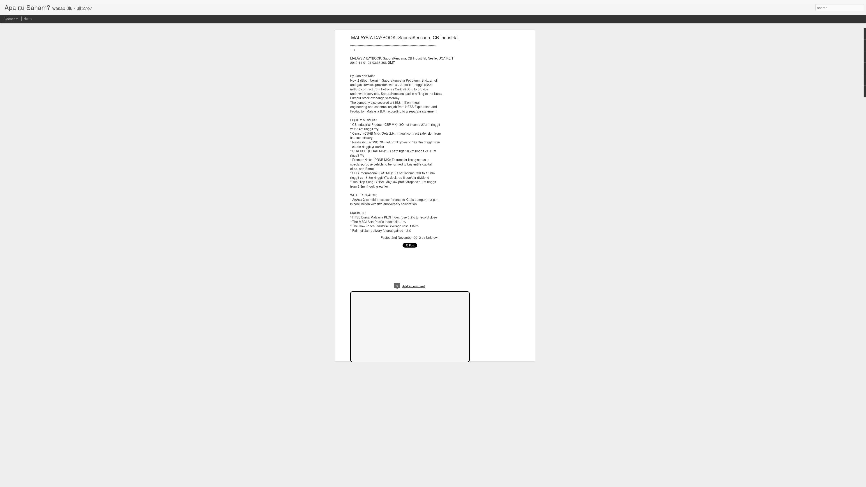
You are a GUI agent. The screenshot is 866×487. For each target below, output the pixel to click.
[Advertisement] (494, 107)
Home (28, 18)
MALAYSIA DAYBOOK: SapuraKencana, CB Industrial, (405, 37)
